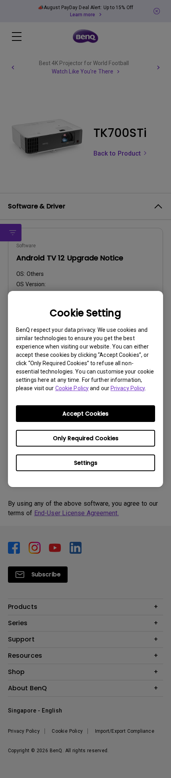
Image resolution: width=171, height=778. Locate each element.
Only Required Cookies (86, 438)
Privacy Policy (128, 388)
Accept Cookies (85, 414)
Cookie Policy (72, 388)
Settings (85, 463)
